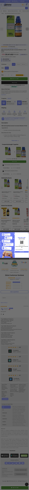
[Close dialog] (28, 232)
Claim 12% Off (22, 251)
